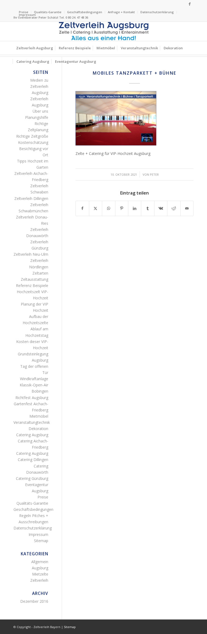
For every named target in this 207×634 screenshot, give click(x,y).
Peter (154, 174)
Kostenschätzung (33, 142)
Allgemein (39, 561)
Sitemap (41, 540)
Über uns (40, 111)
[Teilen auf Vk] (160, 208)
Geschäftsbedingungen (84, 12)
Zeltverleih (39, 580)
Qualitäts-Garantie (47, 12)
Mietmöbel (38, 416)
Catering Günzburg (32, 478)
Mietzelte (40, 574)
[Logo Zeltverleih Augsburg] (103, 31)
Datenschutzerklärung (157, 12)
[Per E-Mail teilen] (187, 208)
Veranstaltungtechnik (31, 422)
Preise (42, 497)
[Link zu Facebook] (189, 4)
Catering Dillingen (33, 459)
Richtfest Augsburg (31, 397)
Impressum (27, 15)
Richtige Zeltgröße (32, 136)
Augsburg (40, 567)
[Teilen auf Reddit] (173, 208)
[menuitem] (47, 12)
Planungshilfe (36, 117)
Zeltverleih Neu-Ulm (30, 254)
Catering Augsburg (32, 434)
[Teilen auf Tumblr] (147, 208)
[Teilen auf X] (95, 208)
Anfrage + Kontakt (121, 12)
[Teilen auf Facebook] (82, 208)
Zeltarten (40, 273)
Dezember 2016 (34, 601)
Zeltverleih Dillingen (31, 198)
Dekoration (38, 428)
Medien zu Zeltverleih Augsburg (39, 86)
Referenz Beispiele (32, 285)
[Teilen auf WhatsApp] (108, 208)
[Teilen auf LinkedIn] (134, 208)
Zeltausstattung (34, 279)
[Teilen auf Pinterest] (121, 208)
